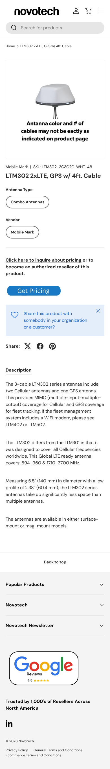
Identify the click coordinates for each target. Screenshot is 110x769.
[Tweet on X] (27, 346)
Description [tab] (19, 370)
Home (10, 46)
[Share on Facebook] (40, 346)
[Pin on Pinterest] (52, 346)
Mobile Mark (17, 166)
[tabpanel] (55, 455)
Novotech (26, 741)
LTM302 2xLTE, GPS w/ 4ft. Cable (46, 46)
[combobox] (55, 28)
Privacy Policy (17, 750)
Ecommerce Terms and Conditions (33, 755)
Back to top (55, 562)
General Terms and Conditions (58, 750)
